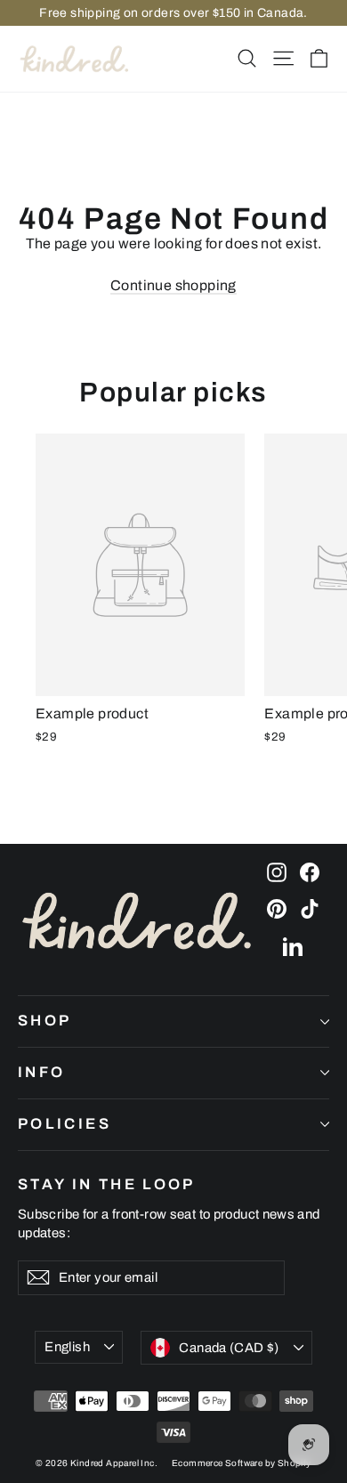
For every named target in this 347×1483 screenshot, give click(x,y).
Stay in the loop (107, 1184)
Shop (44, 1020)
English (67, 1347)
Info (41, 1072)
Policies (64, 1123)
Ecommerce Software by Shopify (241, 1463)
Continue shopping (173, 285)
